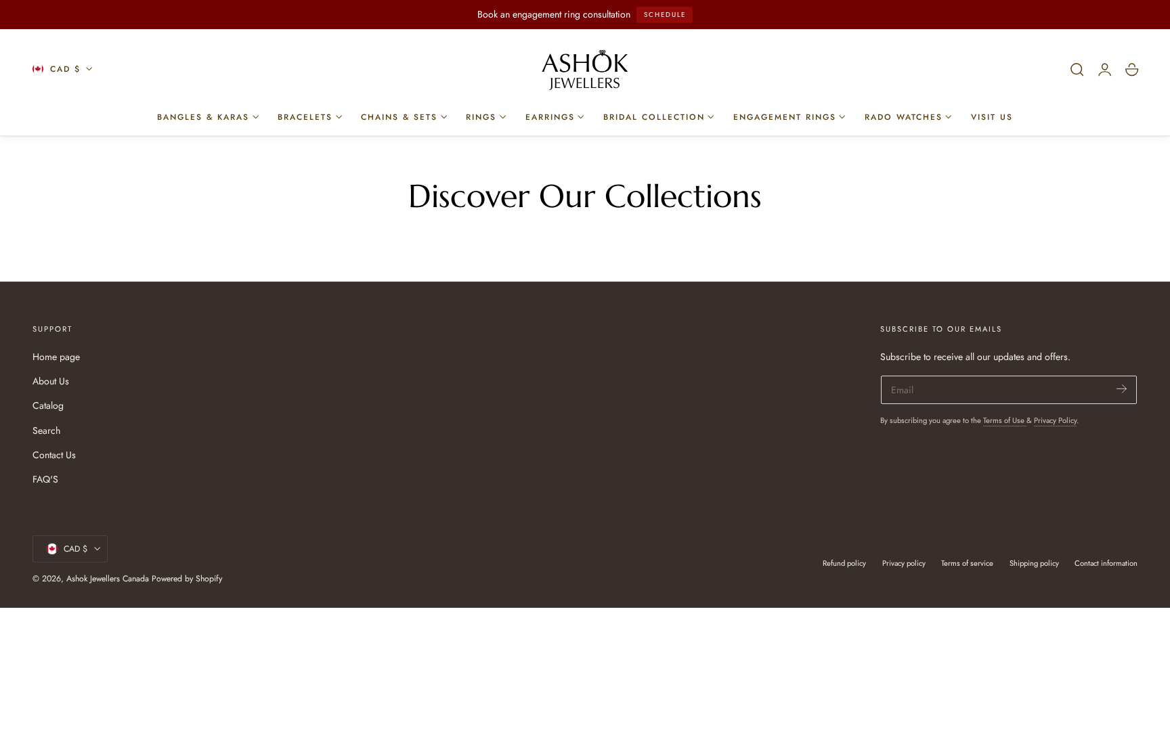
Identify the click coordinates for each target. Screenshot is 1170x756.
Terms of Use (1004, 420)
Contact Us (54, 455)
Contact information (1106, 563)
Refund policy (844, 563)
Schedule (665, 14)
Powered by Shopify (187, 579)
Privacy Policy (1055, 420)
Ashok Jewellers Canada (107, 579)
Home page (56, 356)
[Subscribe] (1122, 389)
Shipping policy (1034, 563)
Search (46, 430)
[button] (1077, 70)
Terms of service (967, 563)
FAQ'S (45, 479)
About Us (50, 381)
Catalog (48, 406)
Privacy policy (904, 563)
